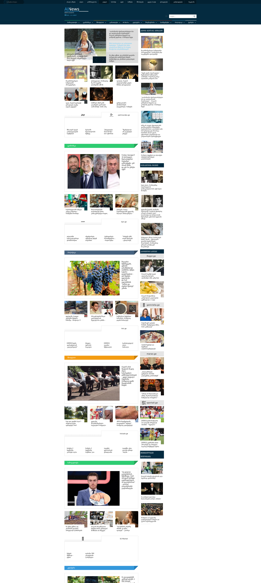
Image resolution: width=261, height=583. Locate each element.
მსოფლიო (100, 22)
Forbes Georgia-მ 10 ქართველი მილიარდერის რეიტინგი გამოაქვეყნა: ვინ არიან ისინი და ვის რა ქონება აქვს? (128, 162)
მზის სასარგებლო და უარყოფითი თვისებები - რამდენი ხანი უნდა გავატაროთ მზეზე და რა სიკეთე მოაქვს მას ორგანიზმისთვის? (120, 46)
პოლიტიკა (178, 22)
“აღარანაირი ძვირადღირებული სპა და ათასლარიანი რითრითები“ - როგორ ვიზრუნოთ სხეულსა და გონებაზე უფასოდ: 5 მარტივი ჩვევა (121, 34)
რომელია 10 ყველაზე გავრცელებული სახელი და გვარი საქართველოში (150, 519)
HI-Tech (125, 22)
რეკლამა (192, 2)
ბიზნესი (130, 2)
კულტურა (136, 22)
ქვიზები (191, 22)
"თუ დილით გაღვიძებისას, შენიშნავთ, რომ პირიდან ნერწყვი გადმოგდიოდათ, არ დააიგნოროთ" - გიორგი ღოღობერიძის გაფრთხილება (128, 480)
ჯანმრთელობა (92, 2)
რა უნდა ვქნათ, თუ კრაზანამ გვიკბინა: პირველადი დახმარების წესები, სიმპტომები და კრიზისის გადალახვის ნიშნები (122, 58)
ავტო (122, 2)
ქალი (81, 2)
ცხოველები (164, 2)
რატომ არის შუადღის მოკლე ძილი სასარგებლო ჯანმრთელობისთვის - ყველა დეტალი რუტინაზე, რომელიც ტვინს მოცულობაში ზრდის (129, 376)
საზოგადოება (72, 22)
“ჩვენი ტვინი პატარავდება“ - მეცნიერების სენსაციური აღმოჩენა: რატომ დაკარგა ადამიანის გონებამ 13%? (150, 75)
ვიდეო (105, 2)
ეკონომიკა (87, 22)
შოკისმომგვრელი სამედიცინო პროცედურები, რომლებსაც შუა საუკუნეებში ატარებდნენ (151, 52)
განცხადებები (178, 2)
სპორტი (113, 2)
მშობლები (140, 2)
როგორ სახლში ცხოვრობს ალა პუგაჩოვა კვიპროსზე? (152, 477)
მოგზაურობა (150, 22)
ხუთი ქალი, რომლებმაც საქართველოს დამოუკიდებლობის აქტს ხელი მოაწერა (151, 188)
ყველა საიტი (152, 2)
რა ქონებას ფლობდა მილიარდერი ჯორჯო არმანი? (151, 498)
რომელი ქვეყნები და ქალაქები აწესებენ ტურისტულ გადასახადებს (151, 157)
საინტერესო (164, 22)
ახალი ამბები (71, 2)
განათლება (114, 22)
